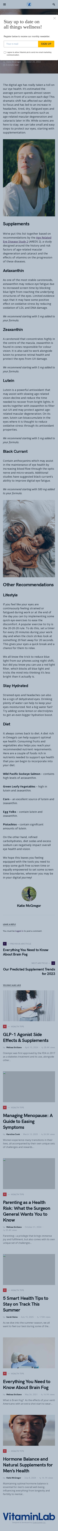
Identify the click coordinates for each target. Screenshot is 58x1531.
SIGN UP (46, 44)
